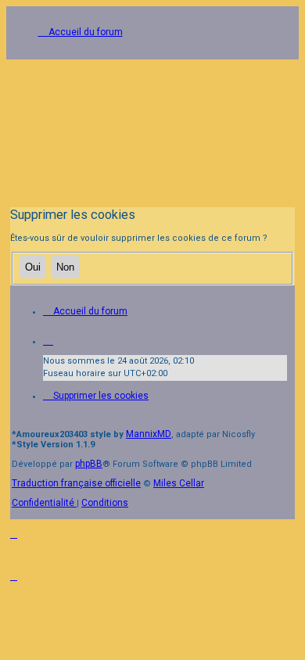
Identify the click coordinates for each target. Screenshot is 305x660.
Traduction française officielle (76, 483)
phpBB (88, 463)
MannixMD (148, 434)
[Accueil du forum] (152, 127)
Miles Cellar (178, 483)
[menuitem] (96, 395)
